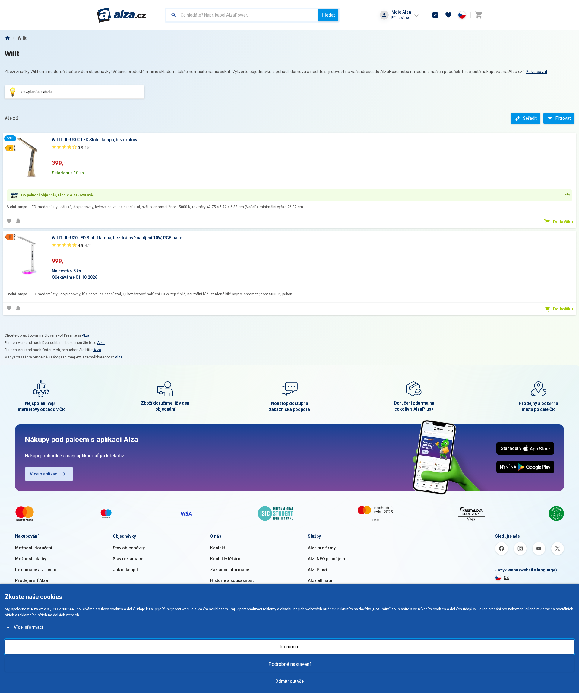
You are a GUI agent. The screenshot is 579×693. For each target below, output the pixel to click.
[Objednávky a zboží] (435, 15)
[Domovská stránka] (7, 38)
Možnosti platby (30, 558)
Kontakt (217, 547)
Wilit (22, 38)
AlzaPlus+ (318, 569)
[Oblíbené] (448, 15)
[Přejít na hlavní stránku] (122, 15)
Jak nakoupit (125, 569)
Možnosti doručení (33, 547)
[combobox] (242, 15)
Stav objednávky (129, 547)
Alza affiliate (320, 580)
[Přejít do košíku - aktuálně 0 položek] (478, 15)
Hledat (328, 15)
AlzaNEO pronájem (326, 558)
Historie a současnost (232, 580)
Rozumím (289, 647)
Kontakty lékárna (226, 558)
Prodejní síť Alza (31, 580)
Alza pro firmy (322, 547)
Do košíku (563, 221)
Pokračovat (536, 71)
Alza (85, 335)
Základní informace (229, 569)
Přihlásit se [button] (400, 17)
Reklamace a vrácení (35, 569)
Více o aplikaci (44, 474)
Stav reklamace (128, 558)
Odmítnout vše (289, 681)
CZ (506, 577)
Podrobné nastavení (289, 664)
